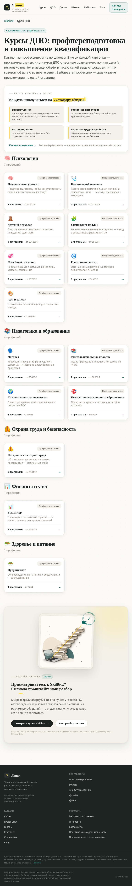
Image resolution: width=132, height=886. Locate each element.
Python (73, 784)
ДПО (53, 7)
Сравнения (10, 837)
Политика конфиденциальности (87, 832)
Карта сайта (76, 826)
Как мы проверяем (118, 7)
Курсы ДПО (10, 821)
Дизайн (73, 795)
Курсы (42, 7)
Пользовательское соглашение (87, 837)
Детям (63, 7)
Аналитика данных (80, 790)
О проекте (75, 821)
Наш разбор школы (71, 723)
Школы (75, 7)
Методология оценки (81, 816)
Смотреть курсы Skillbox (32, 723)
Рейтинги (90, 7)
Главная (9, 21)
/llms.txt (37, 862)
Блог (102, 7)
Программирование (80, 779)
